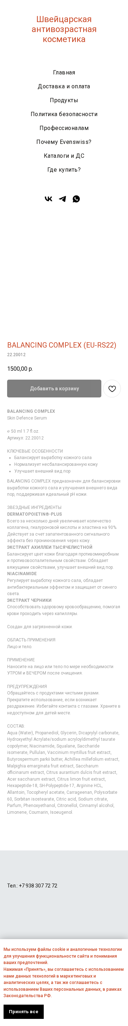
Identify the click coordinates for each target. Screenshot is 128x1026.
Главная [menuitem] (64, 72)
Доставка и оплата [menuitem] (64, 86)
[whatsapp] (76, 201)
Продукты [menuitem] (64, 100)
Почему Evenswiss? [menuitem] (64, 142)
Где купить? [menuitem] (64, 169)
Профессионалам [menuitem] (64, 128)
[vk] (48, 201)
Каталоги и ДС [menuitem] (64, 155)
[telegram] (62, 201)
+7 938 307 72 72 (38, 886)
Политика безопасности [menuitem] (64, 114)
